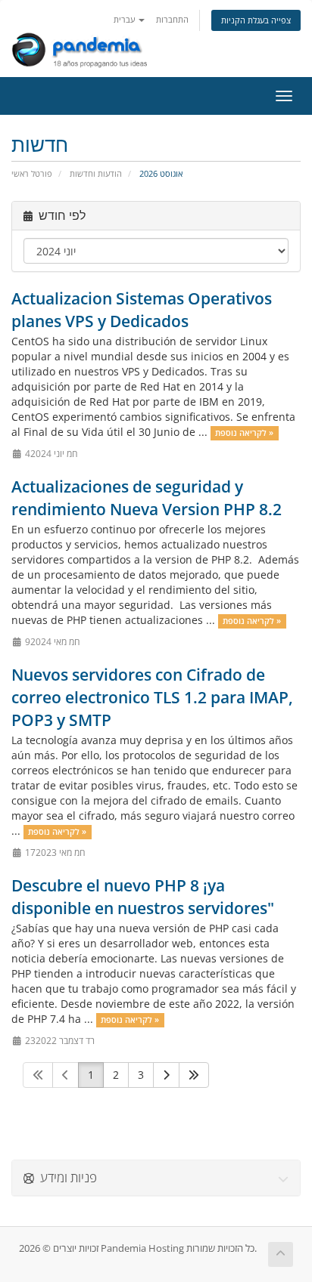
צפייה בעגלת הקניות (256, 20)
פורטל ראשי (31, 173)
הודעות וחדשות (96, 173)
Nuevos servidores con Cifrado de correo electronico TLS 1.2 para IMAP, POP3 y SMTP (152, 697)
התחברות (172, 19)
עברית (125, 19)
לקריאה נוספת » (244, 433)
